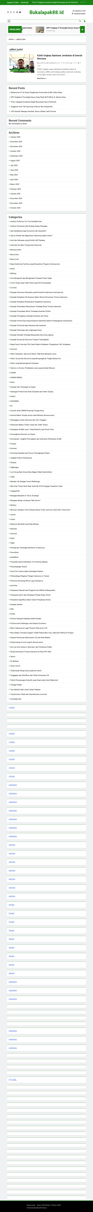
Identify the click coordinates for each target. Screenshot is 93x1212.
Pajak (12, 543)
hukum (12, 396)
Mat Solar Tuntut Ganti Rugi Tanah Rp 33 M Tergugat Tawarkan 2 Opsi (36, 486)
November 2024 (16, 203)
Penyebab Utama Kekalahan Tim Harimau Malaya (29, 562)
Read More (41, 78)
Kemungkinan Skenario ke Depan (22, 434)
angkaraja (13, 785)
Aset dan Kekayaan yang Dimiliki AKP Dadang (27, 240)
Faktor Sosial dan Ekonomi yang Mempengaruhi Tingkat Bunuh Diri (35, 359)
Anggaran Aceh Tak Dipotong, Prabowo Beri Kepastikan (57, 2)
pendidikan (14, 557)
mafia (12, 477)
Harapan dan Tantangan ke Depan (23, 387)
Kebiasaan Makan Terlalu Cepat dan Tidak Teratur (29, 425)
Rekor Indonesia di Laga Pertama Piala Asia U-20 (28, 628)
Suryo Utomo (15, 666)
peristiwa (23, 70)
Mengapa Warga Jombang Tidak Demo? (25, 500)
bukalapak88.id (46, 12)
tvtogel (11, 905)
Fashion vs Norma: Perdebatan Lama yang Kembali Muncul (32, 368)
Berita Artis (14, 255)
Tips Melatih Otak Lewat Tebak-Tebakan (25, 690)
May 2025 (14, 175)
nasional (14, 70)
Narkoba (13, 529)
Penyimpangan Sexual (18, 567)
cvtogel (12, 707)
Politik (12, 614)
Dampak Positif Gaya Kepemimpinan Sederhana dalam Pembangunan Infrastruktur (41, 321)
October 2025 (15, 151)
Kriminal (13, 448)
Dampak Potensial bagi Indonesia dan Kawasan (28, 325)
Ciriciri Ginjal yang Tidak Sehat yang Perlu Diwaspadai (30, 283)
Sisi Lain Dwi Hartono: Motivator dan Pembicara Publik (31, 647)
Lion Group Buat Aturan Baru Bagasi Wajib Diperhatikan (31, 472)
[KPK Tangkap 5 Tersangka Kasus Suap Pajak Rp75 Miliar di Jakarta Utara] (31, 31)
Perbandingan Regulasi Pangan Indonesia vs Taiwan (29, 576)
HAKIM (13, 373)
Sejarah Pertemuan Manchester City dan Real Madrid (30, 638)
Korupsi (13, 444)
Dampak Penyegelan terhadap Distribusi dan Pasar (29, 316)
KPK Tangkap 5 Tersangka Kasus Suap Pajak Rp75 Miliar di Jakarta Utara (38, 97)
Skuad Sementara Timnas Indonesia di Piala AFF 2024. (30, 652)
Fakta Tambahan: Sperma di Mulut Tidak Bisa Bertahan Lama (33, 354)
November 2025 (16, 146)
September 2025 (16, 156)
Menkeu (13, 505)
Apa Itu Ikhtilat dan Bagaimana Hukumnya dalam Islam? (31, 236)
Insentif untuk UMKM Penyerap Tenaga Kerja (27, 411)
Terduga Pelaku (16, 685)
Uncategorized (15, 699)
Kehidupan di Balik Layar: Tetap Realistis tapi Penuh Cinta (32, 429)
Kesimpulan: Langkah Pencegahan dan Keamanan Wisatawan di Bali (35, 439)
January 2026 (15, 137)
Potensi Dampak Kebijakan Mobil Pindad (25, 619)
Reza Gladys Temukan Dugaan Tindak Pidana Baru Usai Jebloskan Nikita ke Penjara (41, 633)
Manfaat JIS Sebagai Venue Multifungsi (25, 481)
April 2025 (14, 180)
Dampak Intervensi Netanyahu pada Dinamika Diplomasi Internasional (36, 292)
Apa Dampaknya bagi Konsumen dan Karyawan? (28, 231)
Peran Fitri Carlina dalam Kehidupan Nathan (26, 571)
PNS (12, 609)
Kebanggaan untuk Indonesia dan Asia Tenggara (28, 420)
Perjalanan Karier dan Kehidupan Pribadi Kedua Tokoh (30, 595)
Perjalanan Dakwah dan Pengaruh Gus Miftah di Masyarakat (32, 590)
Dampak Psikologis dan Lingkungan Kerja (26, 330)
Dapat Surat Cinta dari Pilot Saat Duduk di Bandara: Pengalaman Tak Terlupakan (40, 344)
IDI (11, 406)
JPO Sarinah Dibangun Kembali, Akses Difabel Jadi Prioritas (33, 111)
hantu (12, 382)
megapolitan (15, 491)
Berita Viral (14, 259)
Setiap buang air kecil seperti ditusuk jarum (26, 642)
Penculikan (14, 552)
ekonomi (13, 349)
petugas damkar (16, 604)
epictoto (12, 845)
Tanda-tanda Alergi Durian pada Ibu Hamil (26, 671)
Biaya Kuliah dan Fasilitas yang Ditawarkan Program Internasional (35, 264)
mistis (12, 519)
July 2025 (13, 165)
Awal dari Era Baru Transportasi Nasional (25, 245)
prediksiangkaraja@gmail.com (49, 63)
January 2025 (15, 194)
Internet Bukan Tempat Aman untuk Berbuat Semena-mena (32, 415)
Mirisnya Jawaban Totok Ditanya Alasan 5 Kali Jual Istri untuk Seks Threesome (40, 510)
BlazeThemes (41, 1208)
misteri (13, 515)
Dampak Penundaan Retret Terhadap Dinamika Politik (30, 311)
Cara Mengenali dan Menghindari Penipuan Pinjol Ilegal (31, 278)
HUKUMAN (14, 401)
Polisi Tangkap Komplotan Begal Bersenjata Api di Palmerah (33, 102)
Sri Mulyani (14, 661)
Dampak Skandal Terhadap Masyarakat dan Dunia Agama (31, 335)
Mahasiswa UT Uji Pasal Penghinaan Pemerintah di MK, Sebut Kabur (36, 92)
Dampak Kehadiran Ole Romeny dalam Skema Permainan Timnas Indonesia (38, 297)
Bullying (13, 273)
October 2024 (15, 208)
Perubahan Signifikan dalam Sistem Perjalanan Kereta (30, 600)
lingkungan (14, 467)
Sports (12, 656)
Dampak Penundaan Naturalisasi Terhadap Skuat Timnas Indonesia (35, 306)
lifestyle (13, 463)
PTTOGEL (13, 1080)
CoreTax (13, 288)
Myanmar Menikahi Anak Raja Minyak (24, 524)
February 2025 (15, 189)
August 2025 (15, 161)
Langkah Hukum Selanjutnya (21, 458)
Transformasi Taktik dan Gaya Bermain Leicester (28, 694)
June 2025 (14, 170)
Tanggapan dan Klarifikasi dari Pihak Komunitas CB (29, 675)
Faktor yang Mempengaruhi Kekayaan (24, 363)
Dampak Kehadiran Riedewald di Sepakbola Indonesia (30, 302)
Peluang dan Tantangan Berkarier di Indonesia (27, 548)
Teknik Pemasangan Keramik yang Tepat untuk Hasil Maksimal (34, 680)
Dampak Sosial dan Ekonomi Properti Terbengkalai (29, 340)
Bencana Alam (15, 250)
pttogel (11, 939)
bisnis (12, 269)
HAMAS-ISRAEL (16, 377)
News (12, 538)
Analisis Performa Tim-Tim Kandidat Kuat (26, 221)
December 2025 (16, 142)
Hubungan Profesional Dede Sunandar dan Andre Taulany (31, 392)
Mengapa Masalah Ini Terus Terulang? (24, 496)
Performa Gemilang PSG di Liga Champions (26, 581)
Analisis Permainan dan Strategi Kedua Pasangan (28, 226)
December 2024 (16, 198)
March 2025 (14, 184)
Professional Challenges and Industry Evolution (28, 623)
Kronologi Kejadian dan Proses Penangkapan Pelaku (30, 453)
